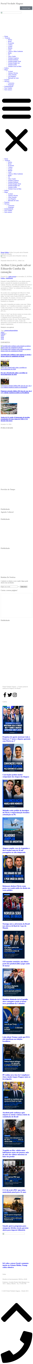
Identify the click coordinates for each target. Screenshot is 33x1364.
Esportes (6, 80)
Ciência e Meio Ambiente (15, 51)
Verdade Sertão (12, 65)
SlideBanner (9, 278)
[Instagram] (14, 695)
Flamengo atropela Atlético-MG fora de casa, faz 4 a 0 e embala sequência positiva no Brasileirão (16, 391)
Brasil (9, 41)
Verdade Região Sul (14, 63)
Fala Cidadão (8, 88)
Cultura (10, 44)
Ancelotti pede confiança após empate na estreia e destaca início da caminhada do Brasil (16, 355)
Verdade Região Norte (14, 61)
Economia (11, 43)
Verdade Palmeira (13, 60)
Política (6, 68)
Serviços (6, 81)
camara (6, 330)
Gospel (10, 46)
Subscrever (24, 586)
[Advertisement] (16, 233)
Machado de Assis (13, 78)
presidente (15, 330)
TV (9, 54)
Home (6, 36)
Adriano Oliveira (13, 73)
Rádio (10, 53)
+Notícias (7, 38)
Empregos (11, 85)
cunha (10, 330)
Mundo (10, 48)
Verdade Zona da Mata (14, 66)
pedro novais (12, 276)
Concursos (11, 83)
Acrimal (10, 71)
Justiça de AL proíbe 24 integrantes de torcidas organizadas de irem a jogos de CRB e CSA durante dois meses (15, 419)
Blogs (6, 70)
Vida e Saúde (12, 56)
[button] (16, 124)
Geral (9, 49)
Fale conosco (8, 90)
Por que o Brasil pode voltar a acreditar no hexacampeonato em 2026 (14, 373)
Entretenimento (8, 86)
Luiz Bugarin (12, 76)
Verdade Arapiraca (13, 58)
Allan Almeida (12, 75)
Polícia (10, 39)
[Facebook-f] (5, 695)
